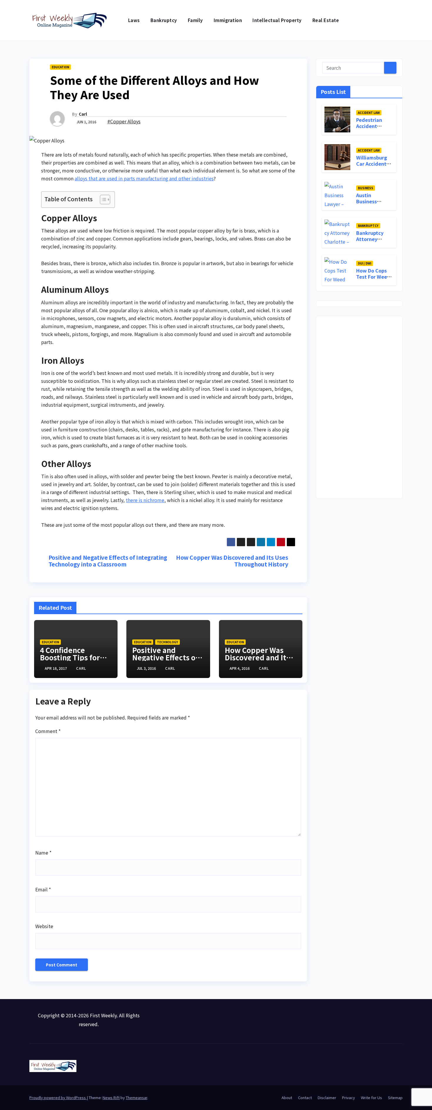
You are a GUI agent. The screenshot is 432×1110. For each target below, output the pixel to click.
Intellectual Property (277, 20)
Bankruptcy (163, 20)
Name (43, 852)
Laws (134, 20)
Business (365, 187)
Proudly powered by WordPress (58, 1097)
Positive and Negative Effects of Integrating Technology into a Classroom (107, 561)
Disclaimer (327, 1097)
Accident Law (369, 112)
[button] (398, 20)
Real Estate (325, 20)
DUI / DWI (364, 263)
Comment (48, 731)
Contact (305, 1097)
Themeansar (136, 1097)
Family (195, 20)
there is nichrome (145, 500)
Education (60, 67)
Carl (83, 114)
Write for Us (371, 1097)
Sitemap (395, 1097)
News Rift (111, 1097)
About (287, 1097)
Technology (167, 642)
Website (44, 926)
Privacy (348, 1097)
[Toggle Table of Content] (102, 200)
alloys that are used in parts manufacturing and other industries (144, 178)
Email (43, 889)
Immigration (228, 20)
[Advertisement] (359, 407)
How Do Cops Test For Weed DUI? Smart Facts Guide (373, 279)
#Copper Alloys (123, 121)
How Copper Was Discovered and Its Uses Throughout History (232, 561)
